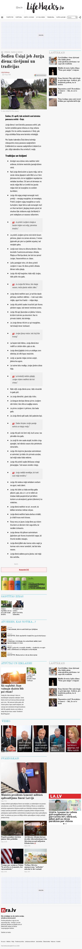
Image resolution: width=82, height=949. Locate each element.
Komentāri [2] (24, 570)
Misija (13, 941)
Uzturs (18, 17)
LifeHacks (7, 52)
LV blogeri (40, 17)
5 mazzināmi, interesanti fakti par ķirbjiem (22, 629)
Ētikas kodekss (46, 941)
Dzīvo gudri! (29, 17)
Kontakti (58, 941)
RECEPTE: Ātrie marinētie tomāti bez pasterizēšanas (26, 636)
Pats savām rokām (63, 17)
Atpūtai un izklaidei (17, 52)
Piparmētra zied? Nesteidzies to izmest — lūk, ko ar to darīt (69, 91)
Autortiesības (39, 941)
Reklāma (8, 941)
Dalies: (16, 564)
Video (6, 721)
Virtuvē (9, 17)
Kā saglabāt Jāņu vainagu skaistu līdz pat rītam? (12, 689)
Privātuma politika (19, 941)
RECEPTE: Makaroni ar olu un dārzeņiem (22, 655)
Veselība (50, 17)
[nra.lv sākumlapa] (19, 8)
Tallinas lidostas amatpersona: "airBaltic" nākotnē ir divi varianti (33, 867)
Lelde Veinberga (5, 72)
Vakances (53, 941)
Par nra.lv (3, 941)
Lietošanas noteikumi (30, 941)
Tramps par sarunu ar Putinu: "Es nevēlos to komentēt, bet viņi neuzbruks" (12, 867)
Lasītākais (57, 53)
